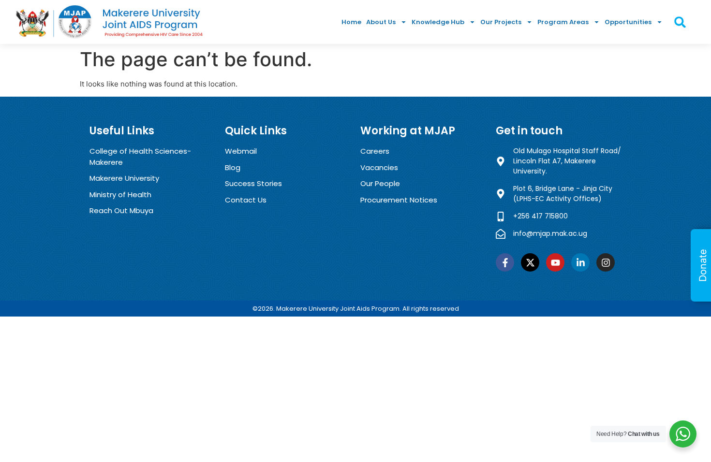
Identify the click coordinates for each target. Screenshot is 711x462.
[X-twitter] (530, 262)
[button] (680, 22)
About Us (381, 22)
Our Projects (500, 22)
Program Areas (563, 22)
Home (351, 22)
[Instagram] (605, 262)
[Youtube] (555, 262)
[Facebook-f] (505, 262)
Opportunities (628, 22)
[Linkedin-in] (580, 262)
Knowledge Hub (438, 22)
